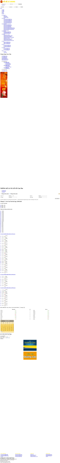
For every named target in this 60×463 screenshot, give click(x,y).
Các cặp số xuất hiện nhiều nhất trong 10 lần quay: (8, 274)
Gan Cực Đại (4, 191)
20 (9, 328)
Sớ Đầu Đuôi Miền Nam (49, 454)
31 (11, 324)
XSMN (3, 9)
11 (5, 327)
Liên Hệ (47, 456)
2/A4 (6, 337)
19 (7, 328)
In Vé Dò (2, 456)
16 (1, 328)
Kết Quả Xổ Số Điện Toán (18, 456)
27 (3, 324)
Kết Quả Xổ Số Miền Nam (18, 454)
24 (3, 330)
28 (5, 324)
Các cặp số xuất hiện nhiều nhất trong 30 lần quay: (8, 287)
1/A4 (3, 337)
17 (3, 328)
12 (7, 327)
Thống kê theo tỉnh (13, 193)
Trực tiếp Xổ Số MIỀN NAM (4, 454)
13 (9, 327)
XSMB (3, 11)
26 (1, 324)
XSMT (3, 10)
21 (11, 328)
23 (1, 330)
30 (9, 324)
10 (3, 327)
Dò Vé (3, 13)
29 (7, 324)
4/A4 (9, 337)
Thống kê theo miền (5, 193)
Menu (1, 8)
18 (5, 328)
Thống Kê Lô (4, 190)
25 (5, 330)
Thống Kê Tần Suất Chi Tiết (34, 456)
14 (11, 327)
